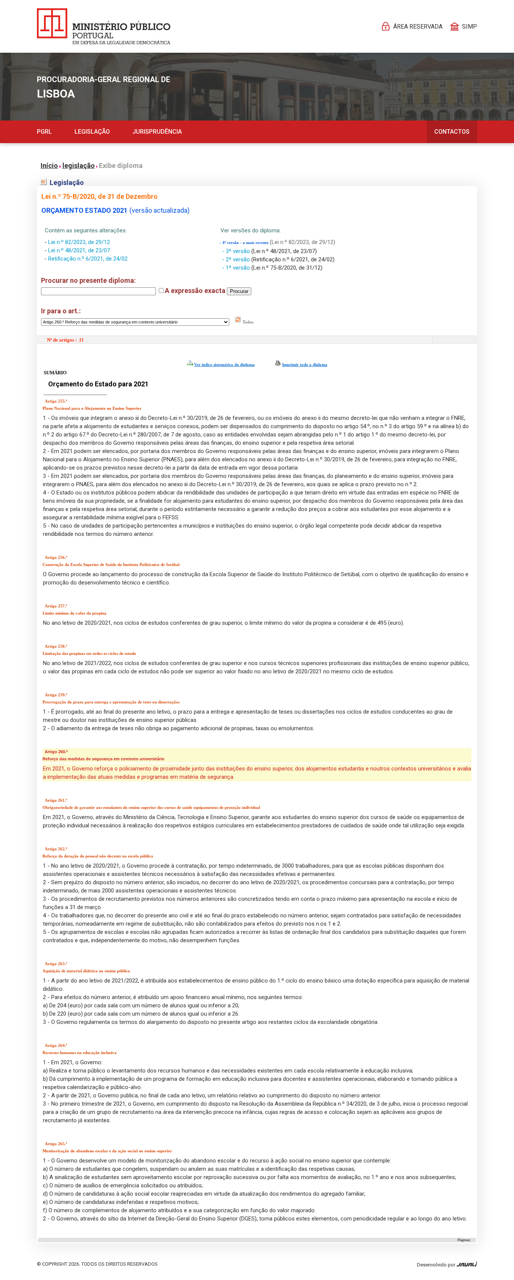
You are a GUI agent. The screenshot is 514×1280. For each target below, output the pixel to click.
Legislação (92, 131)
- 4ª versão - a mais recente (245, 243)
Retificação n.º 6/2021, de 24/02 (88, 258)
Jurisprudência (157, 131)
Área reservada (418, 26)
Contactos (452, 131)
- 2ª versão (236, 259)
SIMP (469, 26)
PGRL (44, 131)
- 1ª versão (236, 267)
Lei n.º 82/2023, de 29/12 (79, 242)
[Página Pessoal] (103, 26)
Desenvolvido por (436, 1265)
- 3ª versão (236, 251)
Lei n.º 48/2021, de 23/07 (79, 250)
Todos (247, 322)
